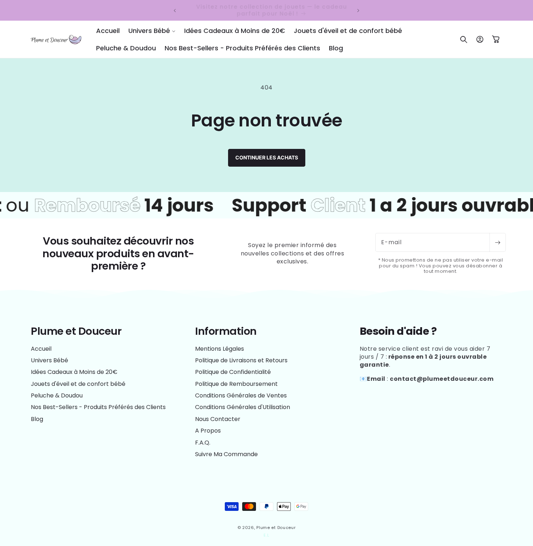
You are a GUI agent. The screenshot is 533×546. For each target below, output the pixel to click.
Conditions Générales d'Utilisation (242, 407)
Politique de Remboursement (236, 384)
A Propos (208, 430)
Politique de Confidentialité (233, 372)
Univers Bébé (49, 360)
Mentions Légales (219, 349)
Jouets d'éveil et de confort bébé (78, 384)
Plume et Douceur (276, 527)
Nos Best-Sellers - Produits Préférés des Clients (98, 407)
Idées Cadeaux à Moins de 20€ (74, 372)
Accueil (41, 349)
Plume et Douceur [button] (76, 331)
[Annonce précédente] (174, 10)
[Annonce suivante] (358, 10)
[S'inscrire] (497, 242)
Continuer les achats (266, 157)
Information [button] (226, 331)
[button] (152, 30)
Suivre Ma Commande (226, 454)
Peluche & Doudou (57, 395)
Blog (37, 419)
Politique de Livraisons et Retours (241, 360)
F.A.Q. (202, 442)
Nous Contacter (217, 419)
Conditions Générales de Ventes (241, 395)
